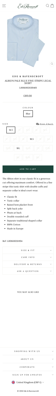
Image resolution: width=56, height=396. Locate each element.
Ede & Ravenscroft (27, 76)
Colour (28, 107)
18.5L (27, 157)
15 (19, 129)
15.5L (8, 148)
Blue (28, 113)
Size (28, 124)
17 (6, 139)
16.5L (28, 148)
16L (18, 148)
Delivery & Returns (28, 264)
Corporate (27, 367)
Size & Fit (28, 250)
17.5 (15, 139)
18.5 (32, 139)
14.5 (11, 129)
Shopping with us (27, 351)
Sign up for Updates (27, 375)
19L (38, 157)
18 (23, 139)
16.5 (45, 129)
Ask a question (28, 271)
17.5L (47, 148)
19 (40, 139)
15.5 (28, 129)
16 (36, 129)
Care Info (28, 257)
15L (48, 139)
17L (38, 148)
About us (27, 359)
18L (18, 157)
